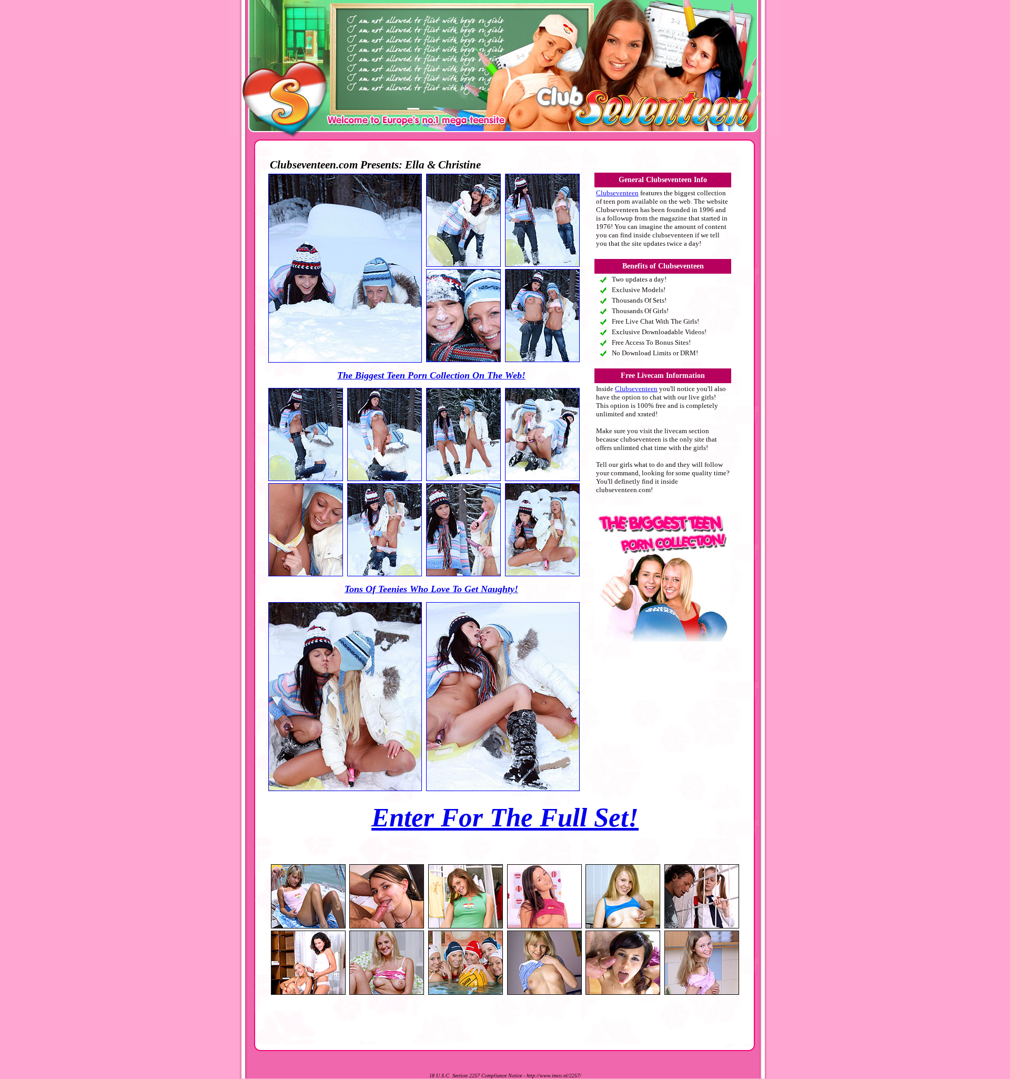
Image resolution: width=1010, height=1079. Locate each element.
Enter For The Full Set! (505, 817)
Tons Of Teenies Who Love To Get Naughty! (431, 589)
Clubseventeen (617, 193)
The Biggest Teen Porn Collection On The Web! (431, 375)
